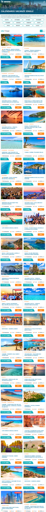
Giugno (28, 25)
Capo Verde (5, 225)
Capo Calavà (5, 251)
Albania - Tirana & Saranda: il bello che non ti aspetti (33, 51)
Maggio (18, 25)
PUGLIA (4, 47)
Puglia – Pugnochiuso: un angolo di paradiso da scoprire (34, 228)
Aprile (8, 25)
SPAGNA (4, 98)
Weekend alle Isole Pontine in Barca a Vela (10, 279)
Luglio (37, 25)
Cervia (4, 200)
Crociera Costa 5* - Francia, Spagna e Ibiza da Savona (9, 128)
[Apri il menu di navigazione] (44, 1)
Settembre (17, 19)
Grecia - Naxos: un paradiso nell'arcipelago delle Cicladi (10, 304)
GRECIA (4, 301)
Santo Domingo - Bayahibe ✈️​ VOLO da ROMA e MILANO (11, 482)
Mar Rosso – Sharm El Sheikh (10, 328)
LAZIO (26, 403)
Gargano (9, 47)
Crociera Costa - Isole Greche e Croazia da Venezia (33, 203)
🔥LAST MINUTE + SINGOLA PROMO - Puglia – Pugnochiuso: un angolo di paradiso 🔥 (11, 50)
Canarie (4, 402)
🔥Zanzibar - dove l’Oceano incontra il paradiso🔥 (9, 178)
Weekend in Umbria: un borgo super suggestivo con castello (34, 456)
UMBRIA (27, 453)
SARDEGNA (5, 73)
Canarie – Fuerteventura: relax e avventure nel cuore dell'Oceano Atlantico (11, 406)
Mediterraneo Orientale (30, 200)
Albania (27, 48)
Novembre (38, 19)
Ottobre (28, 19)
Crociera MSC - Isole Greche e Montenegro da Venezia (33, 354)
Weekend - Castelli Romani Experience (32, 406)
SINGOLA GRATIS (10, 214)
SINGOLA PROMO (18, 35)
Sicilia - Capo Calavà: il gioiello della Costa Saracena (10, 254)
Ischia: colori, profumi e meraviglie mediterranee (32, 254)
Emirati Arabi (28, 377)
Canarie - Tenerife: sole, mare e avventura (10, 354)
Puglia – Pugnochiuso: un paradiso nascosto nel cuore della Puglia (33, 127)
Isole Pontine (28, 73)
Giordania (27, 428)
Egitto (4, 326)
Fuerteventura (10, 402)
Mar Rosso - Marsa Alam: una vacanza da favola (10, 380)
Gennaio (18, 22)
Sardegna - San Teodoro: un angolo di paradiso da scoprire (11, 76)
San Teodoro (11, 73)
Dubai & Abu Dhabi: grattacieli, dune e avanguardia (33, 380)
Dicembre (7, 22)
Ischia (26, 251)
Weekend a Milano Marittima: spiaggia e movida (10, 203)
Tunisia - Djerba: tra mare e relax (34, 152)
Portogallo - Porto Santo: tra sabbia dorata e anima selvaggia (33, 101)
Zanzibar (5, 175)
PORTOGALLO (28, 98)
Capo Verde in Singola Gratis (10, 228)
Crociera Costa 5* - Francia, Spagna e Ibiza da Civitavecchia (10, 101)
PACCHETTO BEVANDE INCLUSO (38, 340)
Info (18, 57)
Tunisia (27, 150)
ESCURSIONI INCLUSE (32, 416)
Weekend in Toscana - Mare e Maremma (10, 456)
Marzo (39, 22)
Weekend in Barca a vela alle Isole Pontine (34, 76)
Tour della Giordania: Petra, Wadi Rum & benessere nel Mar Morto (34, 431)
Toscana (5, 453)
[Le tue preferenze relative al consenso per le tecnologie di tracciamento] (2, 510)
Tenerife (4, 352)
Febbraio (29, 22)
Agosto (7, 19)
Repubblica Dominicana (8, 479)
